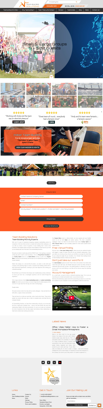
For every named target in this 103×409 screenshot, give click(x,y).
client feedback (57, 262)
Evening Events (30, 170)
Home (13, 394)
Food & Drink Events (10, 170)
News (87, 10)
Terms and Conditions (31, 404)
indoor (66, 240)
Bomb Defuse (32, 256)
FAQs (26, 398)
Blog (80, 10)
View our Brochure (51, 226)
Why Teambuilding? (28, 10)
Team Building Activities (18, 396)
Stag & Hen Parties (72, 170)
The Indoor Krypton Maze (28, 140)
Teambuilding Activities (10, 10)
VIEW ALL (51, 183)
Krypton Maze (58, 238)
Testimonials (71, 10)
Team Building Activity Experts (25, 239)
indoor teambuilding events (32, 280)
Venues (60, 10)
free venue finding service (66, 250)
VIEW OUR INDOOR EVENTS (27, 147)
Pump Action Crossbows (44, 254)
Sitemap (27, 400)
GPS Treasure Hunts (93, 170)
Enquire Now (51, 219)
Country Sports (17, 256)
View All (51, 52)
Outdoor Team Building (51, 170)
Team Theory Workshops (46, 10)
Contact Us (95, 10)
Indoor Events (27, 142)
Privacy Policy (29, 402)
